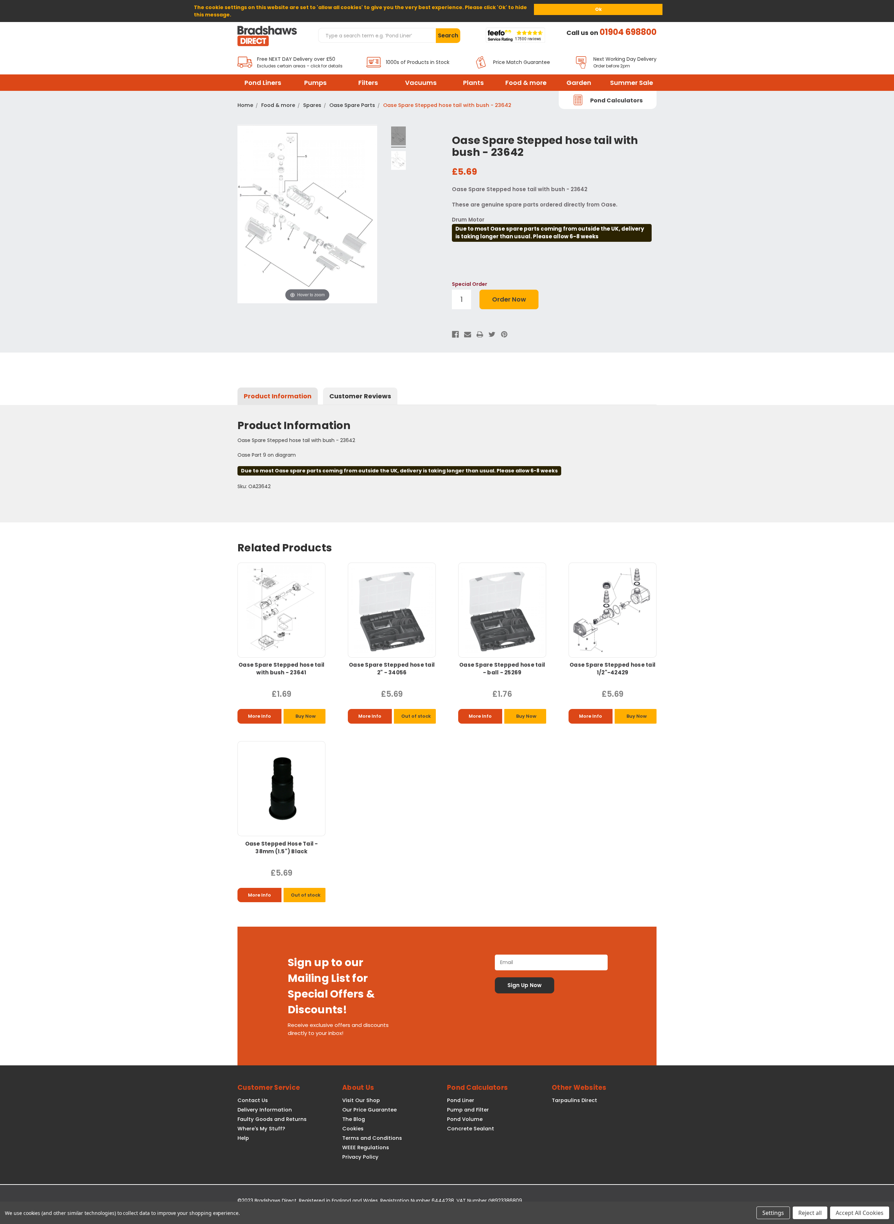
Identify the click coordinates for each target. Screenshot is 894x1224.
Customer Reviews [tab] (360, 396)
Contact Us (252, 1100)
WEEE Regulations (365, 1147)
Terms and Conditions (372, 1138)
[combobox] (376, 35)
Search (448, 35)
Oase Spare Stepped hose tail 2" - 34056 (392, 668)
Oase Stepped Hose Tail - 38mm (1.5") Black (281, 847)
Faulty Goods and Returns (272, 1119)
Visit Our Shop (361, 1100)
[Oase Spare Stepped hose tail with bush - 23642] (398, 136)
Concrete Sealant (470, 1128)
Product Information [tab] (278, 396)
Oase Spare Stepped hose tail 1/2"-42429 (612, 668)
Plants (473, 82)
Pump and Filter (468, 1109)
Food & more (526, 82)
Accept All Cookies (860, 1213)
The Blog (353, 1119)
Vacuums (421, 82)
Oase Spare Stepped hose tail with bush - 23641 (281, 668)
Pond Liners (262, 82)
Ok (598, 9)
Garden (578, 82)
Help (243, 1138)
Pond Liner (460, 1100)
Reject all (810, 1213)
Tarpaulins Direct (574, 1100)
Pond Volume (465, 1119)
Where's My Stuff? (261, 1128)
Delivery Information (264, 1109)
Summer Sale (631, 82)
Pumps (315, 82)
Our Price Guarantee (369, 1109)
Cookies (353, 1128)
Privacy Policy (360, 1156)
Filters (368, 82)
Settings (773, 1213)
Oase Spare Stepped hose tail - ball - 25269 (502, 668)
